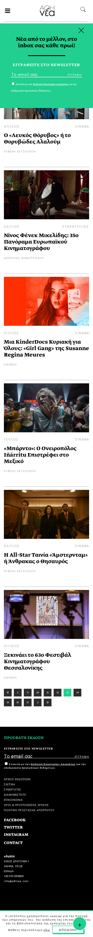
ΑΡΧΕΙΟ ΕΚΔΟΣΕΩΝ (17, 779)
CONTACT (13, 843)
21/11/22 (11, 332)
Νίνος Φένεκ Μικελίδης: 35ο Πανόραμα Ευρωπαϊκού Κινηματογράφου (41, 242)
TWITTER (13, 827)
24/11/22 (11, 226)
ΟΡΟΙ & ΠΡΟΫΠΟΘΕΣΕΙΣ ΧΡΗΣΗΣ (26, 805)
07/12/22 (11, 126)
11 (47, 692)
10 (37, 692)
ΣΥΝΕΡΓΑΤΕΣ (12, 789)
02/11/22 (11, 545)
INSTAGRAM (16, 834)
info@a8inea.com (16, 881)
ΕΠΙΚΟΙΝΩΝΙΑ (13, 799)
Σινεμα (82, 126)
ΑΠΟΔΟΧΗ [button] (68, 929)
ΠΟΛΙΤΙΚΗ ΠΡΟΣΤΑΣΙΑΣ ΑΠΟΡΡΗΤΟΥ (29, 810)
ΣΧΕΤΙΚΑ (9, 784)
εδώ (46, 929)
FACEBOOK (15, 820)
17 (28, 702)
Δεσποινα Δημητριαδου (24, 258)
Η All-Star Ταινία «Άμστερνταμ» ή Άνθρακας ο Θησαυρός (46, 558)
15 (8, 702)
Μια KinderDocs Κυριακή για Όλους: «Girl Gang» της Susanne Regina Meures (46, 348)
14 (77, 692)
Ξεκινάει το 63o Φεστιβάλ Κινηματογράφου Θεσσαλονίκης (37, 661)
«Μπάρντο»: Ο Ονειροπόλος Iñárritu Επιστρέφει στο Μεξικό (40, 455)
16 (17, 702)
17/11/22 (11, 439)
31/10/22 (11, 645)
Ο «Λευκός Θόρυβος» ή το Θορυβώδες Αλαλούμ (37, 138)
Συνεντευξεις (75, 226)
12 (57, 692)
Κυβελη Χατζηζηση (20, 151)
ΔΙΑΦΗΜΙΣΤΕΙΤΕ (15, 794)
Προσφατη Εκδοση (24, 737)
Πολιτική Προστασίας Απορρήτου (53, 764)
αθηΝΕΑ (10, 364)
